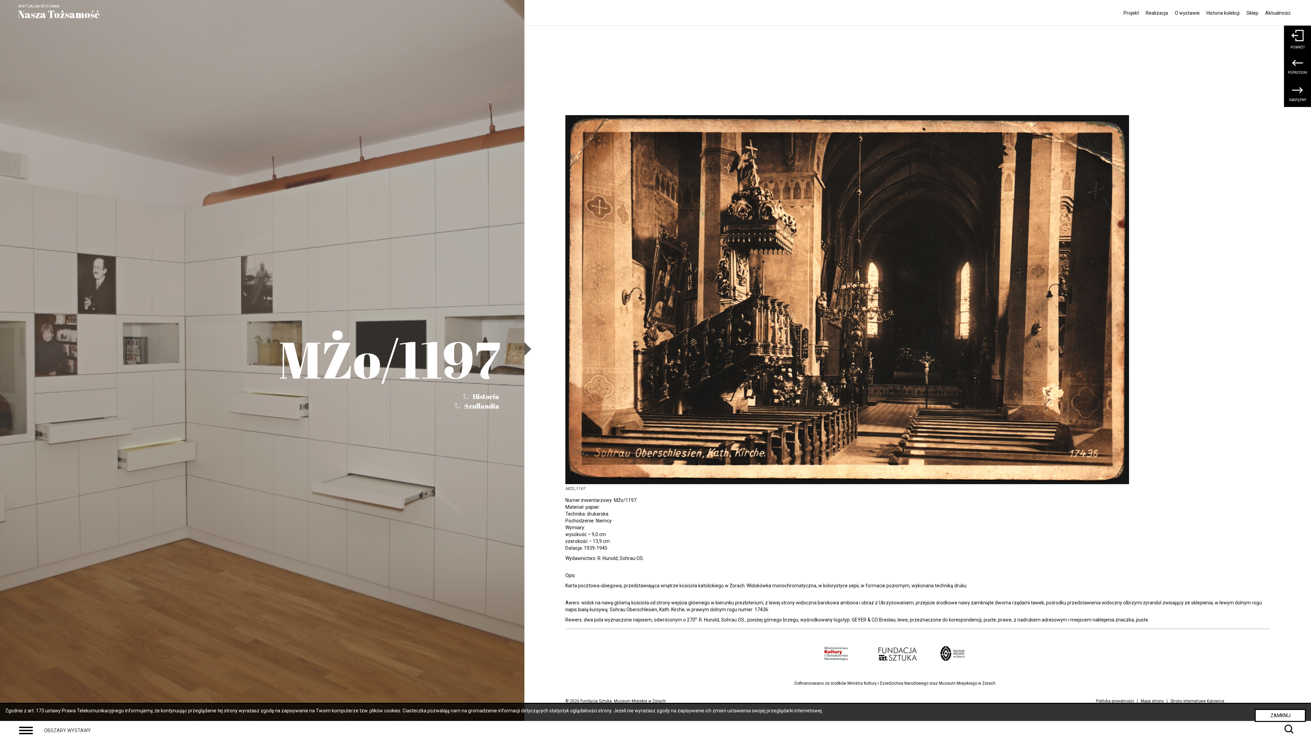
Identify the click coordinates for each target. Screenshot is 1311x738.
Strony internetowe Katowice (1197, 701)
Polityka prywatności (1115, 701)
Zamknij (1280, 715)
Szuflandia (481, 406)
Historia (486, 396)
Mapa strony (1152, 701)
